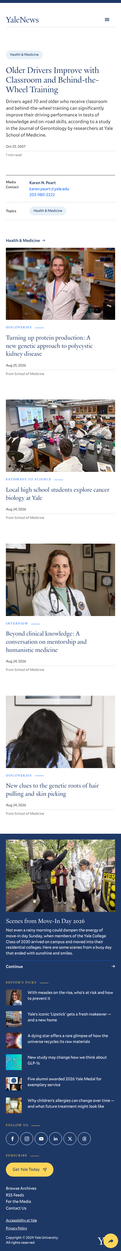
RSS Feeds (15, 1195)
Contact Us (16, 1208)
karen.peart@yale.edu (49, 188)
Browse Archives (21, 1188)
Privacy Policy (16, 1228)
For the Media (18, 1201)
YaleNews (22, 21)
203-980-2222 (42, 194)
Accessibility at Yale (21, 1220)
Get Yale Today (26, 1169)
